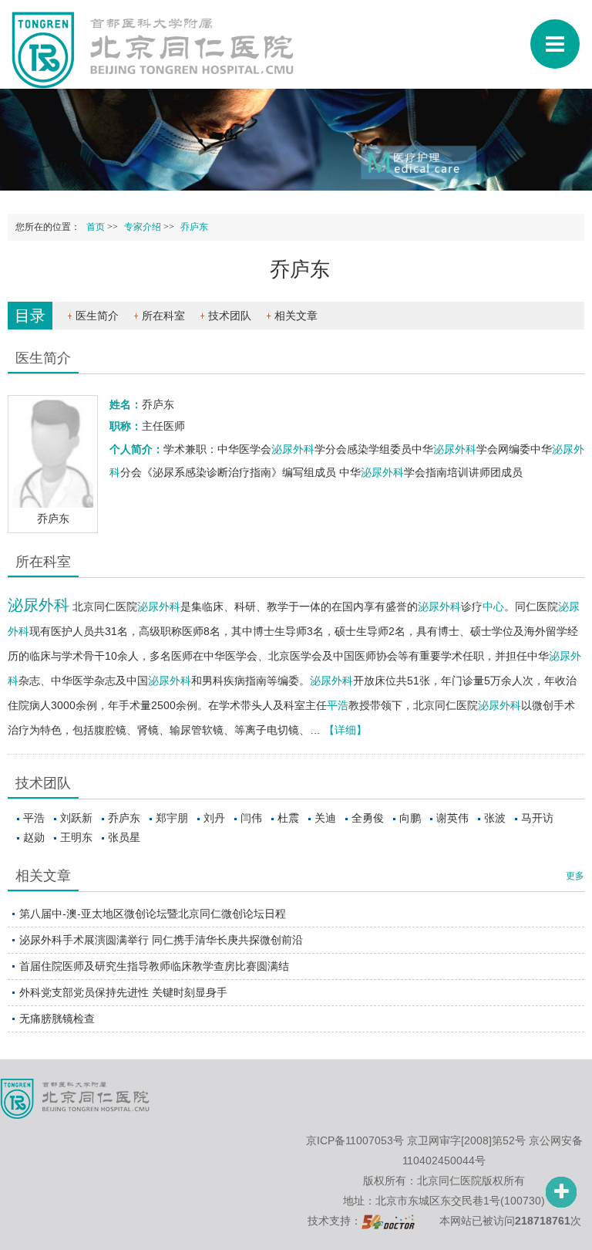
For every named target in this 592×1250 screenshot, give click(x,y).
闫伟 (251, 818)
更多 (575, 875)
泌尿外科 (292, 449)
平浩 (337, 705)
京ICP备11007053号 (355, 1140)
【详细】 (345, 730)
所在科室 (163, 315)
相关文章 (296, 315)
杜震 (288, 818)
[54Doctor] (388, 1221)
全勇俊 (368, 818)
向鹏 (410, 818)
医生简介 (97, 315)
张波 (495, 818)
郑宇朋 (172, 818)
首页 (95, 226)
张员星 (124, 837)
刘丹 (214, 818)
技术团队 (229, 315)
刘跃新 (76, 818)
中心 (493, 606)
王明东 (76, 837)
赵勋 (34, 837)
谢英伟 (452, 818)
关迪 (325, 818)
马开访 (537, 818)
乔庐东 (124, 818)
